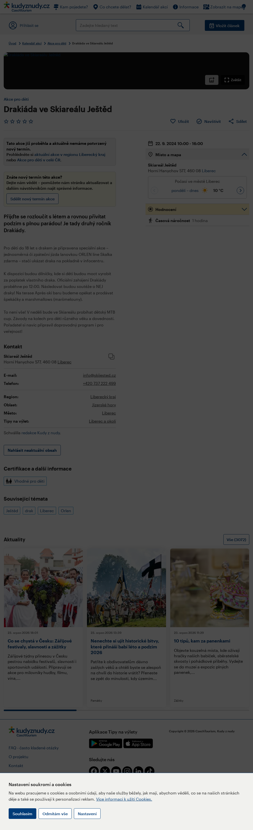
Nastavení (87, 813)
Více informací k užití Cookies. (124, 799)
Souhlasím (22, 813)
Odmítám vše (55, 813)
